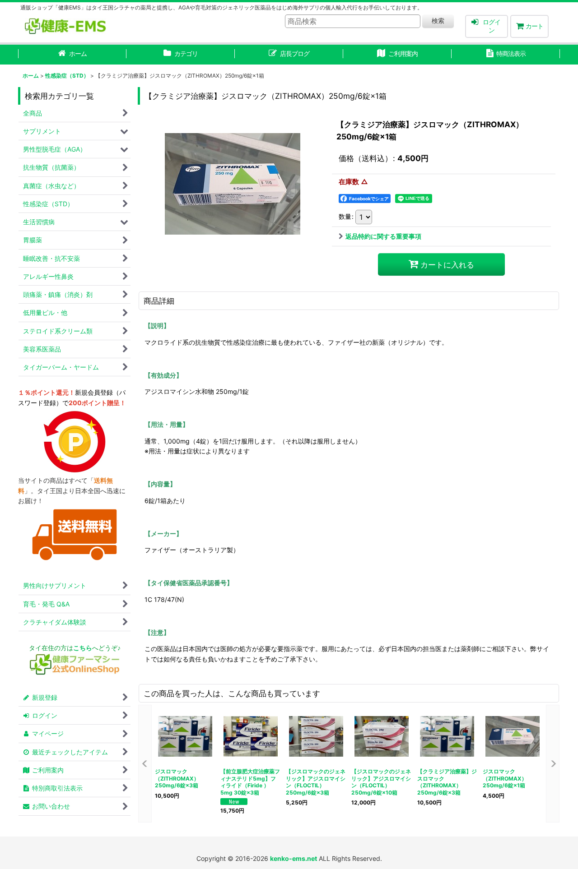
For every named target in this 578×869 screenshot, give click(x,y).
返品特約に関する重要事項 (383, 236)
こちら (82, 648)
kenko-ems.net (293, 858)
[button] (145, 764)
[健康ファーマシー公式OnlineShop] (74, 672)
